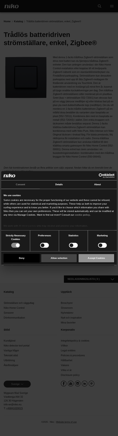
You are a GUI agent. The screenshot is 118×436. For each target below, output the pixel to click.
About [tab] (97, 184)
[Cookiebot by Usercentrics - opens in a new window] (101, 175)
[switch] (44, 245)
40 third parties (27, 226)
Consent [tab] (20, 184)
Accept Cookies (96, 258)
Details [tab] (59, 184)
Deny (21, 258)
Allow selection (59, 258)
